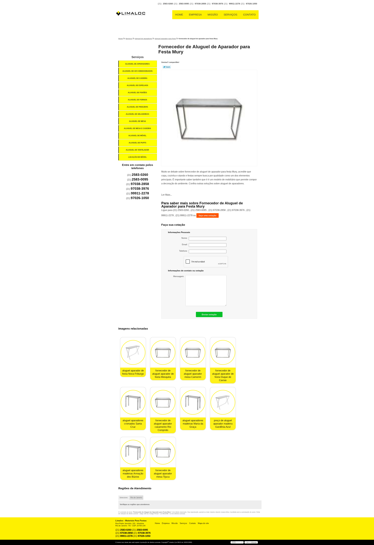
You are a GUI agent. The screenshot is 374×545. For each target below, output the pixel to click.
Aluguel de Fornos (137, 100)
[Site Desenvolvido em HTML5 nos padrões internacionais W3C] (237, 542)
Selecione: (124, 498)
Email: (185, 244)
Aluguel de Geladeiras (137, 114)
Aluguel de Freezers (137, 107)
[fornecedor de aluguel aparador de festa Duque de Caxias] (223, 352)
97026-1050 (251, 3)
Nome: (185, 238)
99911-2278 (234, 3)
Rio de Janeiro (136, 498)
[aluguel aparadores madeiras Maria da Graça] (193, 402)
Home (179, 14)
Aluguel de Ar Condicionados (137, 71)
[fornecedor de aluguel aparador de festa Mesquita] (163, 352)
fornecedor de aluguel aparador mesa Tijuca (163, 473)
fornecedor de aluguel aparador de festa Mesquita (163, 373)
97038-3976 (217, 3)
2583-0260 (168, 3)
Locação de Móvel (137, 157)
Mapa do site (203, 523)
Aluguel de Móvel (137, 136)
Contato (249, 14)
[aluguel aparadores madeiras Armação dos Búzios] (133, 452)
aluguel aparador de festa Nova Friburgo (133, 372)
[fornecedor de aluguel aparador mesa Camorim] (193, 352)
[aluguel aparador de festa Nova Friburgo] (133, 352)
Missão (213, 14)
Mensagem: (179, 276)
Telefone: (184, 251)
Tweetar (167, 66)
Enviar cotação (209, 314)
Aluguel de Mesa (137, 121)
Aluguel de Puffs (137, 143)
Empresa (195, 14)
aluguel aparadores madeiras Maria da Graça (192, 423)
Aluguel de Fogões (137, 93)
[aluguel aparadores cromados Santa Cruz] (133, 402)
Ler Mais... (166, 195)
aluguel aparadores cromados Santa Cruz (133, 423)
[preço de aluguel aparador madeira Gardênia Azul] (223, 402)
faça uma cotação (207, 215)
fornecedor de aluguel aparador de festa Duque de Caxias (223, 375)
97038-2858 (200, 3)
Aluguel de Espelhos (137, 85)
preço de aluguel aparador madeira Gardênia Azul (222, 423)
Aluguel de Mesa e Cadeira (137, 128)
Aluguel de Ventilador (137, 150)
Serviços (230, 14)
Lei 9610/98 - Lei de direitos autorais (172, 513)
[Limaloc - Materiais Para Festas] (131, 7)
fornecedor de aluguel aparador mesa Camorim (193, 373)
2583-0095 (184, 3)
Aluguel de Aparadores (137, 64)
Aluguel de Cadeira (137, 78)
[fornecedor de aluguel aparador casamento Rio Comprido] (163, 402)
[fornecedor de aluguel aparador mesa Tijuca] (163, 452)
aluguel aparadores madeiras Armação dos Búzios (133, 473)
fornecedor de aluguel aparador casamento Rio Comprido (163, 425)
